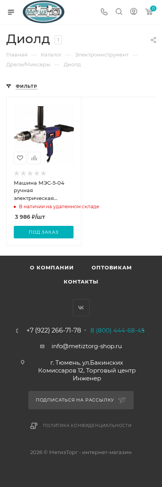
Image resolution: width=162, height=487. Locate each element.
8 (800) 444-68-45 (117, 330)
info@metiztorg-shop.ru (87, 346)
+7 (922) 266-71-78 (53, 330)
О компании (52, 267)
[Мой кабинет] (133, 12)
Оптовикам (112, 267)
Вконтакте (81, 307)
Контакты (81, 281)
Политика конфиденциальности (87, 425)
